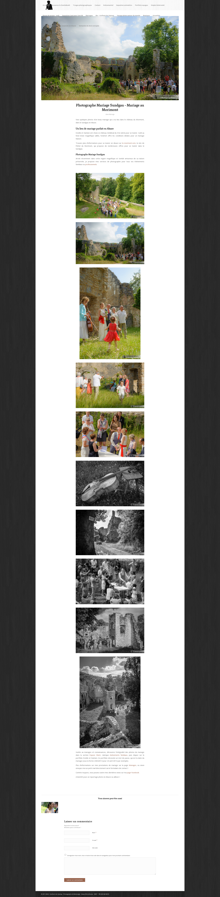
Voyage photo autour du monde (128, 15)
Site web (95, 848)
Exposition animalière (124, 5)
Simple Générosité (157, 5)
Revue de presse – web (51, 15)
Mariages (89, 15)
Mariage (111, 114)
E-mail (94, 840)
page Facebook (133, 772)
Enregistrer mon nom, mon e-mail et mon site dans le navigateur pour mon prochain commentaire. (98, 855)
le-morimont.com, (129, 143)
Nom (94, 832)
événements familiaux (118, 755)
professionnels (91, 164)
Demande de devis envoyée (89, 26)
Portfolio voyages (141, 5)
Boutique (146, 15)
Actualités (156, 15)
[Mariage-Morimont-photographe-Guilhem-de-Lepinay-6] (110, 58)
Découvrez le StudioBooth (60, 5)
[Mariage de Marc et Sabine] (49, 807)
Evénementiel (108, 5)
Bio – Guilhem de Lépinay (105, 15)
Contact (97, 5)
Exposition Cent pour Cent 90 (72, 15)
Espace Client (94, 755)
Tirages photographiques (82, 5)
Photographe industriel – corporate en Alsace (59, 26)
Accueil (45, 5)
